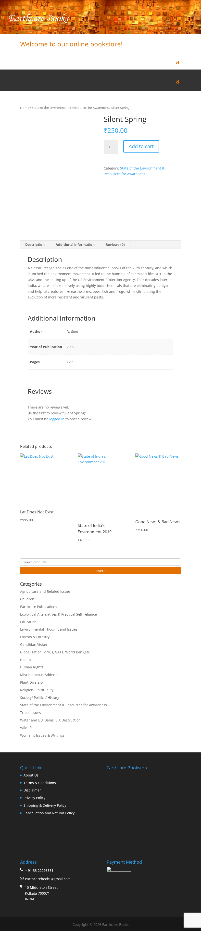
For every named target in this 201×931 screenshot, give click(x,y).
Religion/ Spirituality (36, 690)
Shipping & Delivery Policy (45, 805)
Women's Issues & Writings (42, 735)
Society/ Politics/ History (39, 697)
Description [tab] (35, 244)
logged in (56, 419)
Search (100, 570)
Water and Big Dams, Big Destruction (50, 720)
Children (27, 599)
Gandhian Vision (33, 644)
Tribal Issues (30, 712)
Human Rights (31, 667)
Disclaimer (32, 790)
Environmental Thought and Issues (48, 629)
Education (28, 622)
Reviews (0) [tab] (115, 244)
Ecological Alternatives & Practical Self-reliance (58, 614)
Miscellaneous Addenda (40, 674)
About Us (31, 775)
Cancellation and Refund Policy (49, 813)
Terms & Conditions (40, 782)
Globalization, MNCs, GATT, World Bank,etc (55, 652)
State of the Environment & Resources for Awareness (70, 107)
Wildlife (26, 727)
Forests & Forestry (35, 637)
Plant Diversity (32, 682)
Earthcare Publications (38, 606)
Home (24, 107)
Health (25, 659)
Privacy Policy (34, 797)
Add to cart (141, 146)
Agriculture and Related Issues (45, 591)
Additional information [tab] (75, 244)
